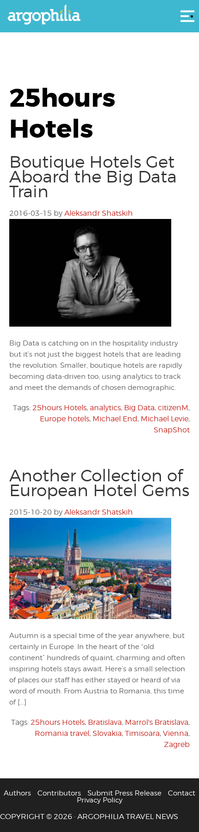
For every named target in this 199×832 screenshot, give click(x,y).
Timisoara (142, 733)
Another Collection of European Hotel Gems (99, 482)
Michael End (115, 418)
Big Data (139, 407)
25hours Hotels (59, 407)
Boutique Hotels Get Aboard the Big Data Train (93, 176)
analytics (105, 407)
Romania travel (62, 733)
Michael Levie (164, 418)
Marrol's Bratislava (156, 722)
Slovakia (107, 733)
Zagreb (177, 744)
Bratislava (105, 722)
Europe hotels (64, 418)
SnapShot (172, 429)
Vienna (175, 733)
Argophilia (99, 15)
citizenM (173, 407)
